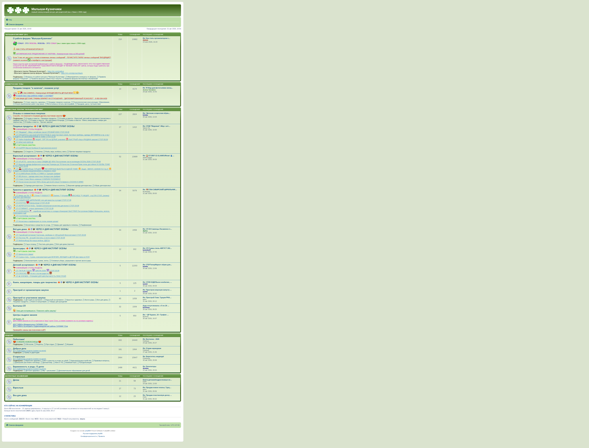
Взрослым (18, 388)
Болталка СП (19, 306)
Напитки (39, 152)
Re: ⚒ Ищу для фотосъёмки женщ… (158, 88)
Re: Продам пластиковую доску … (157, 395)
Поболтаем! (19, 339)
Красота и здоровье (74, 300)
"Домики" (60, 344)
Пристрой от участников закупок (29, 298)
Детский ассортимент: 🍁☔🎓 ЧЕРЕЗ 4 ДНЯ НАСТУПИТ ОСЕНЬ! (44, 265)
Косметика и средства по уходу (38, 225)
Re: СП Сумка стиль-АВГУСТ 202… (157, 248)
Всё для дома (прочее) (65, 244)
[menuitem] (9, 20)
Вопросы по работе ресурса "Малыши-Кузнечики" (45, 77)
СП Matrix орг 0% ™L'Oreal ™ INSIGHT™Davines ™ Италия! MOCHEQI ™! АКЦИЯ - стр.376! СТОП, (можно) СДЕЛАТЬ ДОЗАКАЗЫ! (61, 196)
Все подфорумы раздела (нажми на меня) (29, 351)
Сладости (29, 152)
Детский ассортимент (34, 300)
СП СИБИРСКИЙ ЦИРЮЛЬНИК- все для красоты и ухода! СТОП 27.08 (43, 200)
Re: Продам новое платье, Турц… (157, 387)
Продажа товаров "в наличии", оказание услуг (36, 88)
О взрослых (19, 357)
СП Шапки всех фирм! (24, 254)
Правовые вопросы (101, 361)
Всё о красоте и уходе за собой (56, 361)
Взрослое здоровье (33, 361)
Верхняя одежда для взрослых (80, 185)
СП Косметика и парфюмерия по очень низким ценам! (37, 221)
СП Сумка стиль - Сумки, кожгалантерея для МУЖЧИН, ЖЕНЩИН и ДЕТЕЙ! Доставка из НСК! (53, 257)
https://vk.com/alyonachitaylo (72, 73)
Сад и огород (31, 244)
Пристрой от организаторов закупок (31, 290)
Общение (9, 335)
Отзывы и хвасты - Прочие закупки (38, 122)
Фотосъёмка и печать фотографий (60, 104)
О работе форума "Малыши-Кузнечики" (32, 38)
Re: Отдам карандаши (152, 348)
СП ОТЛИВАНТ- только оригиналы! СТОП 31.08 (34, 208)
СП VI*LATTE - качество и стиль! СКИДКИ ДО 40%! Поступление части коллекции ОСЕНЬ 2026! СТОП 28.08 (58, 161)
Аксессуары (89, 300)
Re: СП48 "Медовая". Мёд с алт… (156, 126)
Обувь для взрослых (102, 185)
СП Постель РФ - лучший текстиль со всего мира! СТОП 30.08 (40, 238)
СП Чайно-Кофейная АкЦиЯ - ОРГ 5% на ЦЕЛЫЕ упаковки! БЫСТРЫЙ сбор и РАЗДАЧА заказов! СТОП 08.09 (62, 139)
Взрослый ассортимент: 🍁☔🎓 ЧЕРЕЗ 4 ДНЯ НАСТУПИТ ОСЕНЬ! (45, 156)
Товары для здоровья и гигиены (65, 225)
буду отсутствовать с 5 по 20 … (156, 306)
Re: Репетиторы (149, 366)
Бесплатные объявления (16, 376)
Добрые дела (19, 348)
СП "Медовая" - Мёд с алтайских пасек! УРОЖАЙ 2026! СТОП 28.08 (42, 132)
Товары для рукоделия (58, 302)
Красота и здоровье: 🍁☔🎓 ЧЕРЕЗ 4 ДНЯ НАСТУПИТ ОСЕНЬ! (44, 190)
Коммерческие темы (14, 84)
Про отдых (50, 344)
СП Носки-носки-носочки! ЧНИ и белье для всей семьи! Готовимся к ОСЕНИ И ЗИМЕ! (49, 182)
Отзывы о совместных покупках (29, 113)
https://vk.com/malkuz (56, 71)
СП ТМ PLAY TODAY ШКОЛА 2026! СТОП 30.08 (37, 271)
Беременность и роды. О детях (28, 367)
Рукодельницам (85, 362)
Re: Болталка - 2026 (151, 339)
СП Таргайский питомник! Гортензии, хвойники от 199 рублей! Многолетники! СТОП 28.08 (51, 235)
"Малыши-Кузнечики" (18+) (16, 34)
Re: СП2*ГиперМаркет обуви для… (157, 265)
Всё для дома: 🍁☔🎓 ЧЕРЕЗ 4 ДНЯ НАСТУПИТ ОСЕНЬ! (40, 229)
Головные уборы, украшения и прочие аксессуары (71, 261)
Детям (16, 380)
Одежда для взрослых (34, 185)
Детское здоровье (33, 371)
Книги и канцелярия (38, 302)
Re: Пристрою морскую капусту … (157, 290)
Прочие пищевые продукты (79, 152)
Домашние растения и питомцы (27, 362)
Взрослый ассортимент (54, 300)
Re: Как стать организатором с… (156, 38)
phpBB (87, 431)
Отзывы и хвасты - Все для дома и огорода (47, 120)
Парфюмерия (86, 225)
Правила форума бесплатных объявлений (81, 79)
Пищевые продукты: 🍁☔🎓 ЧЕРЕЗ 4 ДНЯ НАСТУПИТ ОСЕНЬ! (44, 126)
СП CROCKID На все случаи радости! (32, 273)
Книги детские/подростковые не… (157, 380)
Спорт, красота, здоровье (35, 102)
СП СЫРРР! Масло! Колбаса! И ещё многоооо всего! (36, 148)
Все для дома (102, 300)
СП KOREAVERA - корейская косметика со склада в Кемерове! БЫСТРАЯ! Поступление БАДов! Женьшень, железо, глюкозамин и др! (61, 212)
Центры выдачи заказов (25, 315)
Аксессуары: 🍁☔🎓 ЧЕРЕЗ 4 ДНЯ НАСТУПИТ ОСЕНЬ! (40, 248)
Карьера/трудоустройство (81, 361)
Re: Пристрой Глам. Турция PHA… (157, 297)
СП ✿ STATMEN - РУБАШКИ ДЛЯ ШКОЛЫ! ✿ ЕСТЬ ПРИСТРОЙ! (41, 276)
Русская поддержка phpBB (92, 433)
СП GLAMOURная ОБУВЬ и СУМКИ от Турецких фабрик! (38, 173)
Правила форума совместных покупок (46, 79)
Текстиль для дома (46, 244)
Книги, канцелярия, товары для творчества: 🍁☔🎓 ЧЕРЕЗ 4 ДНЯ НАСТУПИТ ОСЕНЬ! (55, 282)
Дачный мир (47, 362)
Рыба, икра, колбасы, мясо (55, 152)
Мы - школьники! (49, 371)
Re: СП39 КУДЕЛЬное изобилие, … (157, 282)
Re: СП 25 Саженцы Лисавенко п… (157, 229)
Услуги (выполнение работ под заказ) (29, 104)
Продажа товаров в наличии (59, 102)
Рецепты (39, 344)
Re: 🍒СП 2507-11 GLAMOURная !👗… (158, 156)
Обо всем (29, 344)
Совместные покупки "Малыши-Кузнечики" (24, 109)
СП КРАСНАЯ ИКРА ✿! (24, 142)
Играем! (70, 344)
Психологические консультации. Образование (91, 102)
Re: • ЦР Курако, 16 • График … (156, 315)
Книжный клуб (70, 362)
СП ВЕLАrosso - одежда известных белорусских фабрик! (38, 176)
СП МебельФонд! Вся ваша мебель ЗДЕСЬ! (33, 240)
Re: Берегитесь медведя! (153, 356)
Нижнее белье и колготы (55, 185)
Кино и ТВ (59, 362)
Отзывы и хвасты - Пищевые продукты (41, 118)
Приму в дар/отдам (31, 352)
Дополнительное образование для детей (74, 371)
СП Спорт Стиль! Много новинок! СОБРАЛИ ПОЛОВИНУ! (38, 179)
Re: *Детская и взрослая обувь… (156, 113)
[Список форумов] (18, 10)
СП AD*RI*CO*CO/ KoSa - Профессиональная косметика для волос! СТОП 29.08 (47, 206)
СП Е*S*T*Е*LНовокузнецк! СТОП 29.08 (33, 203)
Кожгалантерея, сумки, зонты (37, 261)
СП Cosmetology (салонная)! (27, 216)
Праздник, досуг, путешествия (89, 104)
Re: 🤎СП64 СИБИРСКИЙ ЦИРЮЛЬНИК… (160, 189)
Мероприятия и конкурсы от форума (81, 77)
